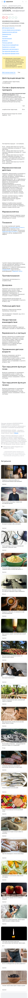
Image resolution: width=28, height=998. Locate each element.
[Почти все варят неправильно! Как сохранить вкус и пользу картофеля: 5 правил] (14, 563)
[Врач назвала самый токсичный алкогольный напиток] (14, 629)
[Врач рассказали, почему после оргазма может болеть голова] (14, 717)
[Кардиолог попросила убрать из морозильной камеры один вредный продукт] (14, 475)
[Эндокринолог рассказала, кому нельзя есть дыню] (14, 871)
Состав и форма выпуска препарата (11, 30)
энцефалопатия (6, 269)
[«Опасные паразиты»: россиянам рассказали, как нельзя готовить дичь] (14, 761)
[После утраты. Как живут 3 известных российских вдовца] (14, 497)
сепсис (20, 271)
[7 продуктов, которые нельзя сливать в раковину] (14, 827)
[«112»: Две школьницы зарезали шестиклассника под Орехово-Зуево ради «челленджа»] (14, 937)
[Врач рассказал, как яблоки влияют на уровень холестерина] (14, 651)
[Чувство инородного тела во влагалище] (14, 849)
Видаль (16, 433)
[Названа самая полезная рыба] (14, 783)
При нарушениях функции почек (10, 51)
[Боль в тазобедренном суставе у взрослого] (14, 959)
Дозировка (5, 40)
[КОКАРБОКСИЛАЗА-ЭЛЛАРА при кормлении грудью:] (6, 17)
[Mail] (4, 1)
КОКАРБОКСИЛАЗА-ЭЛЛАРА (15, 5)
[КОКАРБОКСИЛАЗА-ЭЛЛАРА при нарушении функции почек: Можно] (16, 17)
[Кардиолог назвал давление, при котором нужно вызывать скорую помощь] (14, 915)
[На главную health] (9, 1)
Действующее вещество (8, 28)
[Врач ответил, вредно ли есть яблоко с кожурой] (14, 893)
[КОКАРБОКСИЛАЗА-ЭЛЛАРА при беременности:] (3, 17)
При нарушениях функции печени (10, 53)
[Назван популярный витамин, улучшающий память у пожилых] (14, 695)
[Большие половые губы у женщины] (14, 519)
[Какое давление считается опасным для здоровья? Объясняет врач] (14, 541)
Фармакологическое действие (9, 32)
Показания (5, 36)
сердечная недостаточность (10, 231)
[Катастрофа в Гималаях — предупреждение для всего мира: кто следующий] (14, 739)
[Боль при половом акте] (14, 673)
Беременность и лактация (8, 47)
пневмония (15, 271)
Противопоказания (7, 38)
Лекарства (4, 5)
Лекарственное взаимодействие (10, 45)
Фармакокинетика (6, 34)
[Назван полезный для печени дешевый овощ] (14, 805)
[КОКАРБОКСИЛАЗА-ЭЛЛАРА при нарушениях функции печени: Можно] (13, 17)
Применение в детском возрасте (10, 49)
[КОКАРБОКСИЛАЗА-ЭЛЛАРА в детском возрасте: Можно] (9, 17)
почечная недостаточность (17, 227)
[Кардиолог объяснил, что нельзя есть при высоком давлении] (14, 607)
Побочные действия (7, 42)
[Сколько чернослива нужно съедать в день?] (14, 981)
